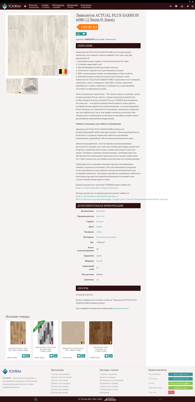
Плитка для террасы (61, 383)
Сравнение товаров (109, 386)
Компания (72, 6)
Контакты (86, 6)
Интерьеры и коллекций (111, 380)
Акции (46, 6)
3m (97, 260)
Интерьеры (58, 6)
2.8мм (99, 231)
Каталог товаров (107, 377)
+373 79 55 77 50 (180, 378)
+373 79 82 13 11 (180, 374)
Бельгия (99, 221)
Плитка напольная (60, 386)
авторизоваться (121, 308)
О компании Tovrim (109, 389)
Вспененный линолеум (106, 237)
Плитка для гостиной (61, 377)
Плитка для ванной (60, 374)
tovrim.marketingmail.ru (181, 383)
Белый (99, 226)
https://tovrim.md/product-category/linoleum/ (97, 187)
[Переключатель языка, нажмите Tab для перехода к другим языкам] (170, 6)
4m (101, 260)
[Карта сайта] (36, 399)
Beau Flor (100, 216)
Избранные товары (109, 383)
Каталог (34, 6)
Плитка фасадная (59, 392)
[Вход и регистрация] (187, 6)
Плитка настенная (59, 389)
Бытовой (100, 211)
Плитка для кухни (59, 380)
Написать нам (180, 388)
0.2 (97, 267)
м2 (97, 279)
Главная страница (108, 374)
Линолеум (110, 39)
